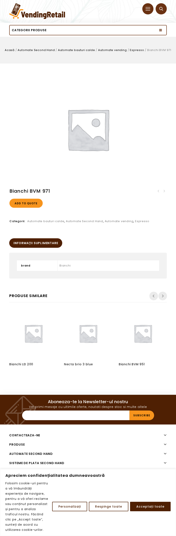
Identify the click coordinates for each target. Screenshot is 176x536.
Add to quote (26, 203)
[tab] (35, 243)
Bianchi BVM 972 (158, 191)
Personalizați (69, 506)
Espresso (137, 50)
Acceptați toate (150, 506)
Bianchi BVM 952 (164, 191)
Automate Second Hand (36, 50)
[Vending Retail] (37, 11)
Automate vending (112, 50)
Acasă (10, 50)
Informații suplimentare (36, 243)
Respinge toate (108, 506)
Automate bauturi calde (76, 50)
